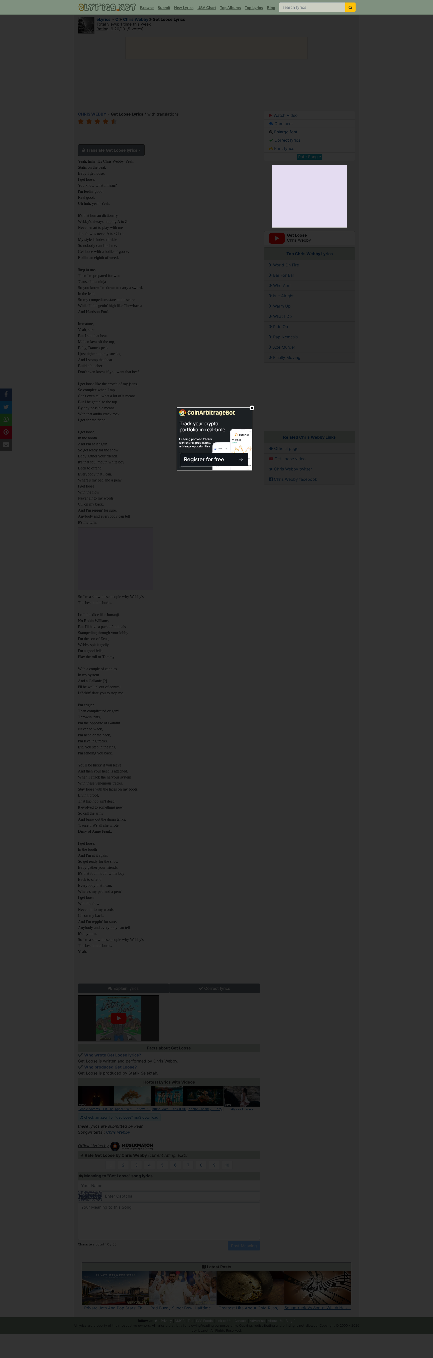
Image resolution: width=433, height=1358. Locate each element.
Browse (147, 8)
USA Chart (206, 8)
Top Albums (230, 8)
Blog (271, 8)
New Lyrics (183, 8)
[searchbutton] (350, 7)
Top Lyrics (254, 8)
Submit (164, 8)
